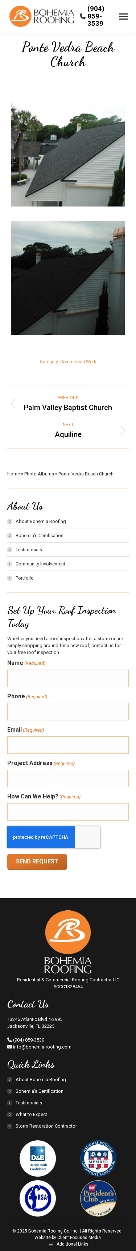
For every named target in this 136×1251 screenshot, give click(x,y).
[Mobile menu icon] (124, 16)
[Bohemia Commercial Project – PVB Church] (68, 150)
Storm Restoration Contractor (46, 1126)
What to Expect (31, 1114)
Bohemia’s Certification (39, 535)
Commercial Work (78, 361)
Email (25, 729)
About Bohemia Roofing (41, 521)
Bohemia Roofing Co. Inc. (54, 1231)
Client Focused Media (79, 1237)
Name (26, 662)
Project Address (41, 763)
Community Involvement (40, 564)
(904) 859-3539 (95, 16)
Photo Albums (39, 474)
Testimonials (29, 549)
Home (13, 474)
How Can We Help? (44, 796)
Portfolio (25, 578)
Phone (27, 696)
